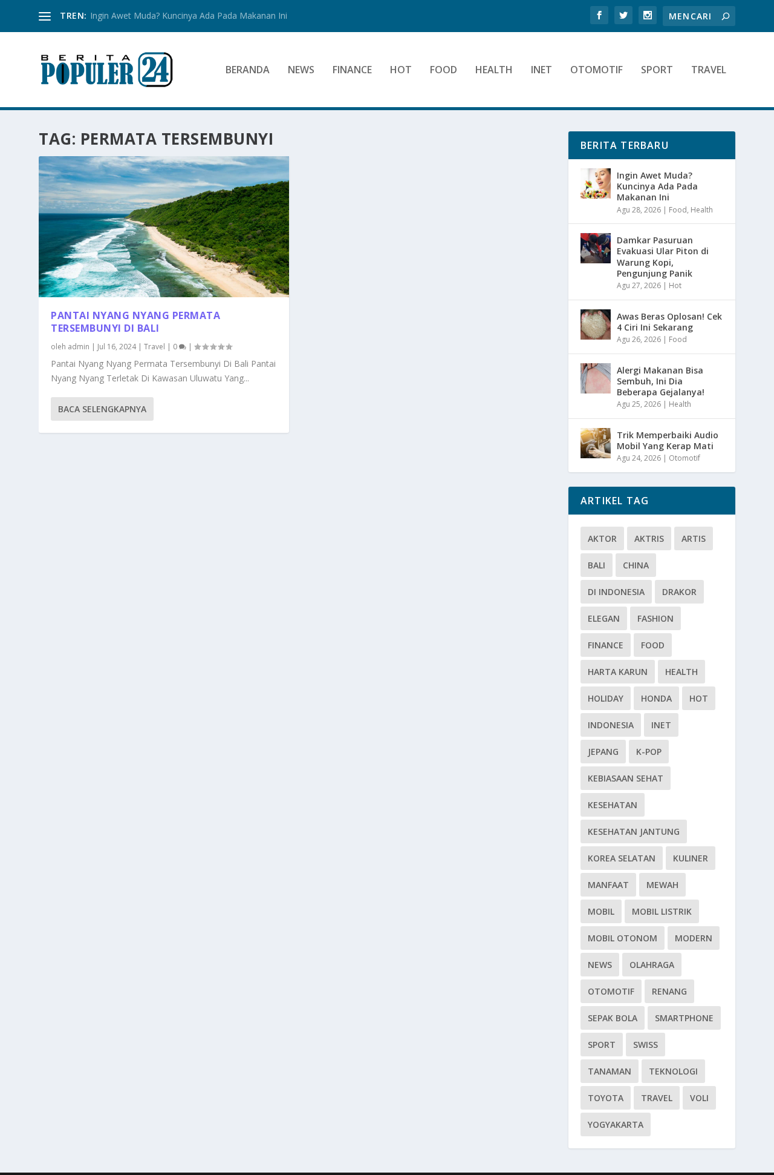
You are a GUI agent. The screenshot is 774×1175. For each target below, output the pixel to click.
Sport (657, 70)
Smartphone (684, 1018)
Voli (699, 1098)
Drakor (679, 591)
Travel (708, 70)
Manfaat (608, 884)
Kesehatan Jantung (634, 831)
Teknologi (673, 1071)
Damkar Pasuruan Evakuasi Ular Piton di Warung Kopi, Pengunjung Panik (663, 256)
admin (78, 346)
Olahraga (651, 964)
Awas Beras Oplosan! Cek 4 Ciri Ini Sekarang (669, 322)
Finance (352, 70)
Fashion (655, 618)
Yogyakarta (615, 1124)
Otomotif (596, 70)
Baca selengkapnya (102, 409)
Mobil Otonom (622, 938)
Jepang (603, 751)
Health (494, 70)
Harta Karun (618, 671)
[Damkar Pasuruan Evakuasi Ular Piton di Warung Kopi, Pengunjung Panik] (595, 248)
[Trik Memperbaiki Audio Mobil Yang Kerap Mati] (595, 443)
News (301, 70)
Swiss (645, 1044)
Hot (401, 70)
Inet (541, 70)
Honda (656, 698)
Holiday (605, 698)
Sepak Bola (612, 1018)
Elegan (604, 618)
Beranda (248, 70)
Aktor (602, 538)
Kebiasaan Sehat (625, 778)
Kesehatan (612, 805)
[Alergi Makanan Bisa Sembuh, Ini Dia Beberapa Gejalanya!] (595, 378)
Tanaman (609, 1071)
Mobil (601, 911)
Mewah (662, 884)
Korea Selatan (621, 858)
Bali (596, 565)
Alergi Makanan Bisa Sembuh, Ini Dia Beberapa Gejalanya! (660, 381)
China (636, 565)
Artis (693, 538)
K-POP (649, 751)
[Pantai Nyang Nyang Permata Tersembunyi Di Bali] (164, 226)
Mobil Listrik (662, 911)
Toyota (605, 1098)
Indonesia (611, 725)
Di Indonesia (616, 591)
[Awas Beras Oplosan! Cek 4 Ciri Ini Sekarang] (595, 324)
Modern (693, 938)
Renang (669, 991)
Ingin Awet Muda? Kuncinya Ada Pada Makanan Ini (188, 15)
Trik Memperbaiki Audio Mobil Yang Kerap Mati (667, 440)
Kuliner (690, 858)
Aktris (649, 538)
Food (443, 70)
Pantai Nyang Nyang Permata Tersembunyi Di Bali (135, 322)
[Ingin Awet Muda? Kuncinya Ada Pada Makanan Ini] (595, 183)
